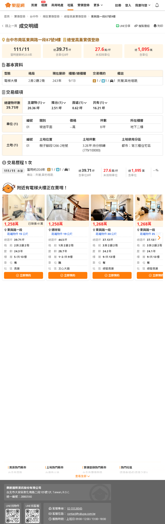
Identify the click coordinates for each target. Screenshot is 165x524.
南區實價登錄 (51, 16)
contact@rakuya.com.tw (81, 514)
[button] (159, 238)
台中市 (34, 16)
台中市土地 (52, 478)
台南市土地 (52, 473)
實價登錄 (19, 16)
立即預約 (25, 275)
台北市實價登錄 (92, 473)
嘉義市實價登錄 (92, 478)
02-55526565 (74, 508)
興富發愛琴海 (128, 478)
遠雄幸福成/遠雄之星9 (133, 473)
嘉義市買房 (15, 478)
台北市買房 (15, 473)
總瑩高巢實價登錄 (75, 16)
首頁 (7, 16)
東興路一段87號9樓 (103, 16)
